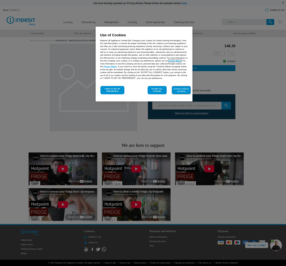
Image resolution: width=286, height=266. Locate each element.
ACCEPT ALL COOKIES (157, 90)
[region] (144, 64)
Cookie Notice (175, 61)
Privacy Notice (110, 66)
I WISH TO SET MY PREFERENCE (112, 90)
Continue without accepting (181, 90)
